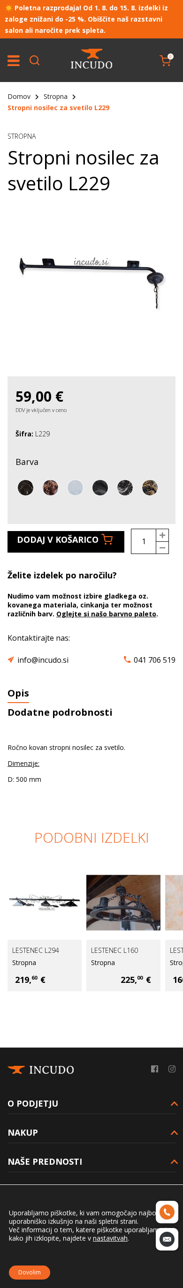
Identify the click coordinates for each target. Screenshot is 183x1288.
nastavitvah (110, 1238)
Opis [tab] (18, 693)
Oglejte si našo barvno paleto (106, 613)
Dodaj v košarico (58, 539)
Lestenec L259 (144, 950)
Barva (26, 461)
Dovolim (29, 1272)
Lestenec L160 (65, 950)
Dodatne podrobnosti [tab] (60, 712)
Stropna (56, 96)
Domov (19, 96)
